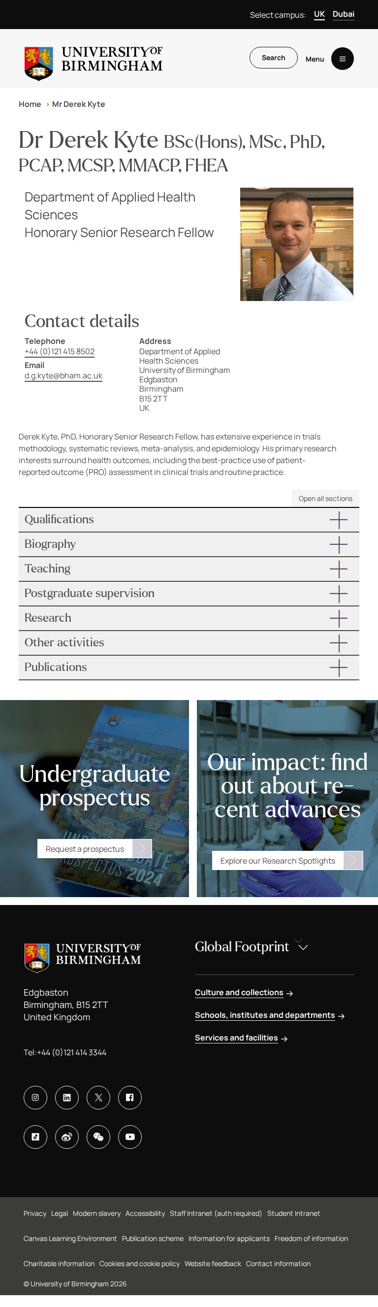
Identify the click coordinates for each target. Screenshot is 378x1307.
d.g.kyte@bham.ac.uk (63, 375)
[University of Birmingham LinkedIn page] (67, 1097)
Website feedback (213, 1263)
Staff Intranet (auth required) (216, 1213)
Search (273, 57)
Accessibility (145, 1213)
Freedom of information (311, 1238)
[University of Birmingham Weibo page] (67, 1137)
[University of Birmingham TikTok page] (35, 1137)
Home (30, 104)
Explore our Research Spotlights (277, 860)
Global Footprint (242, 946)
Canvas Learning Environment (70, 1238)
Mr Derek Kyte (78, 104)
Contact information (278, 1263)
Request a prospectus (85, 848)
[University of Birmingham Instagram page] (35, 1097)
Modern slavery (97, 1213)
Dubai (343, 13)
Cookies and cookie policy (139, 1263)
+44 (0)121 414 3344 (71, 1052)
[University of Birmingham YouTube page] (130, 1137)
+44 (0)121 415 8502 (59, 351)
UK (319, 13)
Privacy (35, 1213)
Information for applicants (229, 1238)
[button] (189, 520)
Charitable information (59, 1263)
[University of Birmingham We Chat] (98, 1137)
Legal (59, 1213)
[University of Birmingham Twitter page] (98, 1097)
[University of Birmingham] (93, 58)
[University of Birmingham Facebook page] (130, 1097)
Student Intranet (293, 1213)
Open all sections (325, 498)
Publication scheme (153, 1238)
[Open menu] (342, 58)
